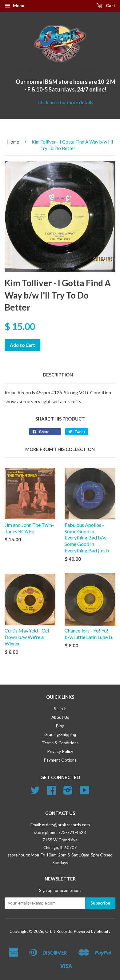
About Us (60, 717)
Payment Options (60, 760)
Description (58, 374)
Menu (18, 5)
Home (13, 141)
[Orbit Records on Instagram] (68, 792)
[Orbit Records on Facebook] (51, 792)
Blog (60, 725)
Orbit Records (58, 931)
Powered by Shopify (92, 931)
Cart (110, 5)
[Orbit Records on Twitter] (35, 792)
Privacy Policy (60, 751)
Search (60, 708)
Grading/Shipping (60, 734)
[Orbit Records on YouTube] (85, 792)
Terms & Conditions (60, 742)
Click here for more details (65, 102)
